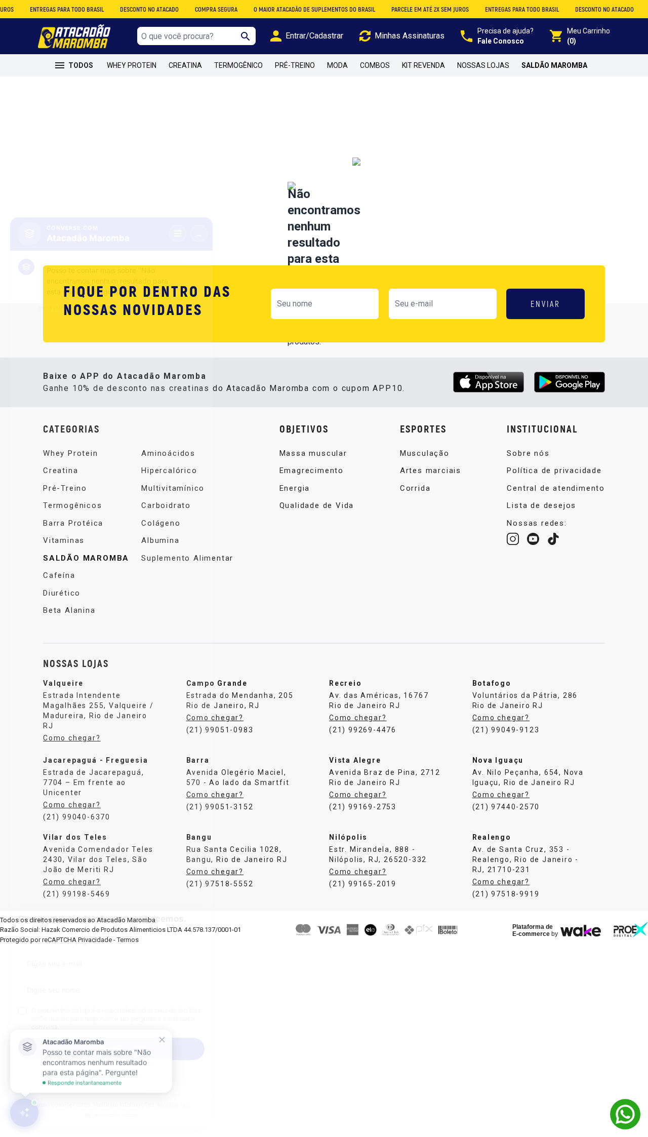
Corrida (415, 488)
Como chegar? (215, 718)
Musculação (425, 453)
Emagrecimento (311, 470)
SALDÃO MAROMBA (554, 65)
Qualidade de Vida (316, 505)
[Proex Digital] (631, 929)
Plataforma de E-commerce (532, 930)
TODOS (80, 65)
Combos (375, 65)
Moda (337, 65)
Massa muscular (313, 453)
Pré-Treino (295, 65)
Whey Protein (131, 65)
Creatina (185, 65)
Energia (294, 488)
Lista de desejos (541, 505)
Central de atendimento (556, 488)
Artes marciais (430, 470)
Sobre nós (528, 453)
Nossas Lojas (483, 65)
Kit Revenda (423, 65)
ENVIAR (545, 303)
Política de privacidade (554, 470)
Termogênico (238, 65)
